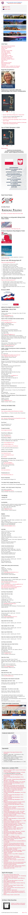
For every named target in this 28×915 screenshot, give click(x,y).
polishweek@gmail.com (8, 315)
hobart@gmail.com (14, 375)
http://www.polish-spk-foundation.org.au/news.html (10, 354)
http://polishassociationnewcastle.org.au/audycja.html (11, 586)
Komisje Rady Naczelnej (6, 53)
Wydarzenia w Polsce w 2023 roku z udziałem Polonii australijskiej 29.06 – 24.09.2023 (14, 807)
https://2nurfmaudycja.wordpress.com (8, 585)
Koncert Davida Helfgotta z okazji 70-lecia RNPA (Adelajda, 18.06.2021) (13, 852)
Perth (12, 117)
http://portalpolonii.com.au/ (9, 442)
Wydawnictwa (6, 258)
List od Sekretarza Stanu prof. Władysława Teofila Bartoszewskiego (13, 775)
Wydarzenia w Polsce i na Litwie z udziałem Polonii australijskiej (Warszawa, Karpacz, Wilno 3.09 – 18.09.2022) (13, 829)
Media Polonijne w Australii (6, 62)
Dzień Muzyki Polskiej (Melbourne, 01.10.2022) (12, 832)
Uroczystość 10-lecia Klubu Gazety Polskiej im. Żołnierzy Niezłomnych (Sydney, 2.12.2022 (14, 814)
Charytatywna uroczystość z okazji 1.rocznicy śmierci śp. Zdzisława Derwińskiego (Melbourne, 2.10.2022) (14, 823)
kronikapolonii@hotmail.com (9, 345)
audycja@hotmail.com (19, 584)
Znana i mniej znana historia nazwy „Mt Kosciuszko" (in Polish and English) (14, 888)
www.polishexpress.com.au (6, 320)
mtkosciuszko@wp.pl (8, 462)
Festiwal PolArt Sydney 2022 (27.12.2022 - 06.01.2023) (14, 811)
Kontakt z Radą (4, 48)
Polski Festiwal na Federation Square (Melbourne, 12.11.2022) (13, 834)
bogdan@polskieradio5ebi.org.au (10, 603)
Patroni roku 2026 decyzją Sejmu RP (8, 262)
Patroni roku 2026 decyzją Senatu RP (8, 280)
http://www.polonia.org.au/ (6, 453)
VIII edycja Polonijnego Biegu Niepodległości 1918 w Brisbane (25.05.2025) (14, 783)
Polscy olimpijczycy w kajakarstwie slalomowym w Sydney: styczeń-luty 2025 (13, 790)
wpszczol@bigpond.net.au (9, 666)
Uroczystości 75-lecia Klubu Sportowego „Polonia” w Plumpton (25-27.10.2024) (14, 120)
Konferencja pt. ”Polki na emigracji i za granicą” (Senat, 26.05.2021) (14, 860)
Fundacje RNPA (4, 54)
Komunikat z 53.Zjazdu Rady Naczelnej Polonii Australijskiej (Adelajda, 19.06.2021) (12, 848)
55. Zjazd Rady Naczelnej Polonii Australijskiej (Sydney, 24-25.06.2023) (14, 809)
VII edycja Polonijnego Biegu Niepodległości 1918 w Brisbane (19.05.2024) (13, 797)
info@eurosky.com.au (8, 509)
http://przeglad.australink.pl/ (6, 430)
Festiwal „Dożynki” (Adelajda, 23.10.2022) (11, 822)
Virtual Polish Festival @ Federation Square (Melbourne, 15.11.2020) (14, 878)
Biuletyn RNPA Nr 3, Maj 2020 (9, 881)
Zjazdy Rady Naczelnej (5, 63)
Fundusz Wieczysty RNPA (6, 55)
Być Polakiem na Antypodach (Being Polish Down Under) (12, 213)
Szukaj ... (16, 304)
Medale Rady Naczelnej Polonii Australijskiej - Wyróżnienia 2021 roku (15, 846)
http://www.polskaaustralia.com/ (7, 474)
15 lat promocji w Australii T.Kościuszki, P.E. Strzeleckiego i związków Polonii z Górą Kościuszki (15, 876)
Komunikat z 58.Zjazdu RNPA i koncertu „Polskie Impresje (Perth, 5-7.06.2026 (15, 770)
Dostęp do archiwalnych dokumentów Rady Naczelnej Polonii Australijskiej (18, 904)
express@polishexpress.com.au (10, 322)
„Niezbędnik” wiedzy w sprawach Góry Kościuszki (10, 66)
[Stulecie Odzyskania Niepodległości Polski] (6, 237)
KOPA (2, 61)
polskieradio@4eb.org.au (8, 675)
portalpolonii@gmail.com (8, 444)
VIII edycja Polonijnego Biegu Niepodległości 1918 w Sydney (14, 777)
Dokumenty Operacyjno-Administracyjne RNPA (10, 67)
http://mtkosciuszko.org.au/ (9, 463)
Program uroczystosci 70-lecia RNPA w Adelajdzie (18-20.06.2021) (14, 854)
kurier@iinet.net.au (7, 653)
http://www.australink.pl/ (5, 469)
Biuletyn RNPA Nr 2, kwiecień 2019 (10, 890)
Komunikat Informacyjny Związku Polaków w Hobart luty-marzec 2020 (14, 883)
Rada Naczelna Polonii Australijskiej (8, 46)
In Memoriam (3, 64)
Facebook (5, 456)
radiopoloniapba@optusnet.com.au (10, 616)
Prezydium (3, 49)
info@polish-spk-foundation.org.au (10, 356)
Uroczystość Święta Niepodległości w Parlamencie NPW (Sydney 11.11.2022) (14, 819)
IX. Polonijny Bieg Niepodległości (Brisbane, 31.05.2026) (14, 772)
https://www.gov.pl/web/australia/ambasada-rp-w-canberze (12, 411)
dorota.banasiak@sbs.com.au (9, 525)
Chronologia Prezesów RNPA (6, 50)
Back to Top (24, 912)
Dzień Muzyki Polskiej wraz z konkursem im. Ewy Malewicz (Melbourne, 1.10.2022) (13, 826)
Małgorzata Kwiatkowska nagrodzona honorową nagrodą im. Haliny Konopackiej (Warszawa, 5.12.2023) (14, 802)
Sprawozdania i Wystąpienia (6, 57)
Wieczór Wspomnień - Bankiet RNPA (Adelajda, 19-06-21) (14, 850)
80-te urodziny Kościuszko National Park (11, 874)
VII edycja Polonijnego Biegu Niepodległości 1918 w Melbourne (13, 800)
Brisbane (9, 117)
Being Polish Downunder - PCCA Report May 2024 (10, 228)
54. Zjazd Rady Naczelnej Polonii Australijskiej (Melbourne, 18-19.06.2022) (15, 841)
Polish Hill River (4, 60)
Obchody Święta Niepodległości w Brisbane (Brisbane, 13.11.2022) (14, 816)
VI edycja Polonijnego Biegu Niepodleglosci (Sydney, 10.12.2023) (14, 805)
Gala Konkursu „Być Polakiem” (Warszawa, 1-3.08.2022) (14, 831)
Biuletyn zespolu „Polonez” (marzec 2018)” (12, 894)
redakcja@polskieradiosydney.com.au (11, 572)
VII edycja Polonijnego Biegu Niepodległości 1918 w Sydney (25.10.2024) (13, 795)
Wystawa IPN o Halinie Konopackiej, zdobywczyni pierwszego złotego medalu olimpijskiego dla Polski (14, 123)
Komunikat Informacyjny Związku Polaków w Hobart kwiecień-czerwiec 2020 (13, 886)
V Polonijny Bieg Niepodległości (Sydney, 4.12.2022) (14, 812)
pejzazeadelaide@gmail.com (9, 334)
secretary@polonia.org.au (9, 454)
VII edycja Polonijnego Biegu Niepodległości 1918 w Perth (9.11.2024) (15, 793)
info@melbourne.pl (7, 436)
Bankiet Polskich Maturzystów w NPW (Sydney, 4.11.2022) (15, 820)
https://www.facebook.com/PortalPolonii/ (10, 446)
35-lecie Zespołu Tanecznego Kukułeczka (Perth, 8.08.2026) (13, 752)
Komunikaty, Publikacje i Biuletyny (7, 59)
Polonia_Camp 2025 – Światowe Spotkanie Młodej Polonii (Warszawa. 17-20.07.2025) (14, 780)
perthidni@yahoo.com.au (8, 490)
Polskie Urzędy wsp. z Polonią (7, 56)
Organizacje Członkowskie (6, 47)
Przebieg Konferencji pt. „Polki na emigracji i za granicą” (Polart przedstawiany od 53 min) (14, 858)
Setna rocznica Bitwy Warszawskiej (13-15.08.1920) (13, 880)
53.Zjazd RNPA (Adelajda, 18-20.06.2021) (11, 856)
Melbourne (5, 117)
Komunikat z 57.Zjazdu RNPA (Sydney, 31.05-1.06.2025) (14, 781)
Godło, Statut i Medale (5, 51)
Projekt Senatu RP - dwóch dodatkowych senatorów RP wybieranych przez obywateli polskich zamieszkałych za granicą (14, 892)
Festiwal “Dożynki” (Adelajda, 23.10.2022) (11, 836)
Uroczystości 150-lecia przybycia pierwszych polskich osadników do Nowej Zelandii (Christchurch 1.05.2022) (14, 844)
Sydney (15, 117)
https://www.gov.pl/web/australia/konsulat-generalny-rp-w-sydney (13, 418)
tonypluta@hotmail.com (8, 584)
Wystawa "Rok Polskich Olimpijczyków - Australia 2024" (14, 114)
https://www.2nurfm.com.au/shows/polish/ (9, 581)
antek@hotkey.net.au (8, 400)
